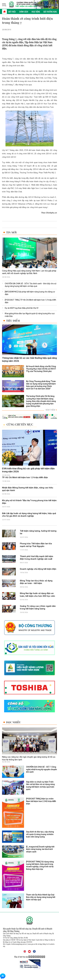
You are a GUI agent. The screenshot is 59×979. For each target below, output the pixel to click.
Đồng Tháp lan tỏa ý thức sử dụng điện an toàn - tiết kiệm (36, 582)
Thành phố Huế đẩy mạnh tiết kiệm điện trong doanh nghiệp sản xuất (36, 557)
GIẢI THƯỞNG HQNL (50, 11)
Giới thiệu (12, 11)
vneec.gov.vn (31, 944)
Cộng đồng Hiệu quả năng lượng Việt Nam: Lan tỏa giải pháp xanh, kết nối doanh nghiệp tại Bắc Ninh (29, 272)
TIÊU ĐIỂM (13, 320)
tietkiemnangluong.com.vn (18, 944)
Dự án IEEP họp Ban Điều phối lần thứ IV (21, 308)
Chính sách (23, 11)
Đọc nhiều (13, 722)
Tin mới (11, 232)
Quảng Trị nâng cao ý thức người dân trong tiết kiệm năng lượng (38, 607)
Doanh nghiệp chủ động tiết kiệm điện (38, 569)
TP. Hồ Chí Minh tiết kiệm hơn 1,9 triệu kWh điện (25, 477)
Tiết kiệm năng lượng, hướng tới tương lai (38, 532)
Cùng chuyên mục (20, 424)
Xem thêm (51, 410)
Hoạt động (36, 11)
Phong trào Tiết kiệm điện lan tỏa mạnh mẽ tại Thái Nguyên (36, 545)
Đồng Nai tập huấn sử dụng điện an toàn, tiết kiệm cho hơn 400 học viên (37, 594)
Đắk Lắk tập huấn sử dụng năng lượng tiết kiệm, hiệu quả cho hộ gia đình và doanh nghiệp (29, 514)
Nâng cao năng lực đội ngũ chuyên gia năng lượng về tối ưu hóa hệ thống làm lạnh (28, 758)
